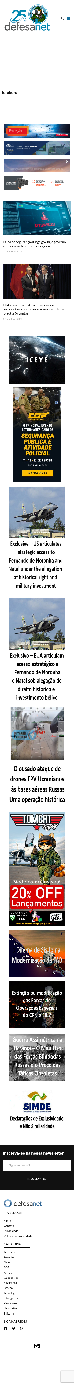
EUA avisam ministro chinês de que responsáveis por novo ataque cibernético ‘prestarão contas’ (33, 309)
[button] (62, 18)
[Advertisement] (37, 52)
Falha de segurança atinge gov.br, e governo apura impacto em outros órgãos (34, 244)
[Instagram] (22, 1328)
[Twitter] (13, 1328)
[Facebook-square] (5, 1328)
